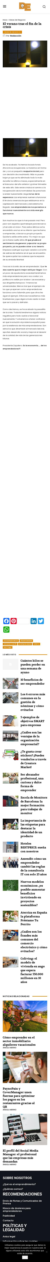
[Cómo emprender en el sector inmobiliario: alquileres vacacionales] (25, 1016)
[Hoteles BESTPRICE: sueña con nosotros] (10, 847)
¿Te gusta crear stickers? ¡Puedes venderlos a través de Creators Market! (33, 759)
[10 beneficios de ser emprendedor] (10, 683)
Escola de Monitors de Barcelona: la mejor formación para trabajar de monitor (34, 805)
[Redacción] (4, 35)
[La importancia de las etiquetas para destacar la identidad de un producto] (10, 824)
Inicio (5, 20)
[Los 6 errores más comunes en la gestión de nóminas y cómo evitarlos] (10, 697)
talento (36, 644)
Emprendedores (26, 641)
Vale (25, 1257)
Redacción (15, 36)
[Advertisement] (26, 110)
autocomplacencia (11, 641)
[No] (46, 1251)
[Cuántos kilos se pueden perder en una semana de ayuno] (10, 664)
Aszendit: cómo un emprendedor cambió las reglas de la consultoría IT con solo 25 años (34, 866)
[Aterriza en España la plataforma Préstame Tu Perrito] (10, 916)
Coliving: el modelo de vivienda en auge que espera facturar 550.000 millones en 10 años (33, 970)
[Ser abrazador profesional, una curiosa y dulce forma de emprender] (10, 778)
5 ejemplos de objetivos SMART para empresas (32, 721)
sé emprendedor (25, 644)
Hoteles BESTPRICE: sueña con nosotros (33, 847)
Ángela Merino (10, 1047)
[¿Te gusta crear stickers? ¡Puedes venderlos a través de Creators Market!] (10, 755)
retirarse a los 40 (10, 644)
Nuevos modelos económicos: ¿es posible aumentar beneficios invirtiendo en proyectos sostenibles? (33, 893)
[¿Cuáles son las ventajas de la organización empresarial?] (10, 736)
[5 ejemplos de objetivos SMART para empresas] (10, 720)
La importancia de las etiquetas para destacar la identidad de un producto (33, 828)
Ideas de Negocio (17, 20)
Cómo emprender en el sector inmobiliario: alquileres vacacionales (19, 1041)
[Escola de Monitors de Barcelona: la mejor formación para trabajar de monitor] (10, 801)
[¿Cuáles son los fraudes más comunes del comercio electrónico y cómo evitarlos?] (10, 935)
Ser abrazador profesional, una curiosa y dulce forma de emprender (32, 782)
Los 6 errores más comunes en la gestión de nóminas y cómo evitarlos (33, 702)
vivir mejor (7, 647)
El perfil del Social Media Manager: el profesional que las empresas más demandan (20, 1156)
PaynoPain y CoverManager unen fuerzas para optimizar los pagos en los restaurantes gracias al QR (19, 1098)
